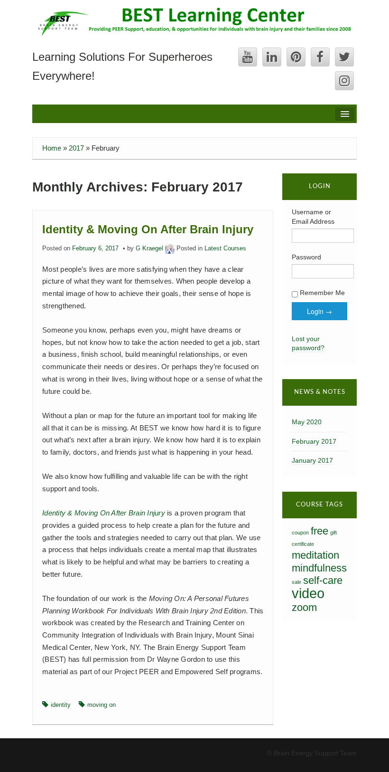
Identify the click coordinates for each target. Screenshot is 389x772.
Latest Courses (225, 248)
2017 (76, 148)
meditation (315, 555)
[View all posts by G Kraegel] (170, 248)
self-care (323, 580)
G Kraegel (149, 248)
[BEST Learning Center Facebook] (320, 57)
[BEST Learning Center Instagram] (344, 80)
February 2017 (314, 441)
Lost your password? (308, 343)
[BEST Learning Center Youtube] (247, 57)
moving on (101, 705)
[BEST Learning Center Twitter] (344, 57)
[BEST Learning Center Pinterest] (296, 57)
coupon (300, 532)
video (308, 593)
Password (306, 257)
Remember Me (321, 292)
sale (296, 582)
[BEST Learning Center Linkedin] (271, 57)
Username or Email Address (313, 216)
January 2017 (312, 460)
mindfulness (319, 568)
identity (61, 705)
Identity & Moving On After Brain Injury (147, 229)
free (319, 531)
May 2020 (307, 422)
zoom (304, 607)
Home (51, 148)
